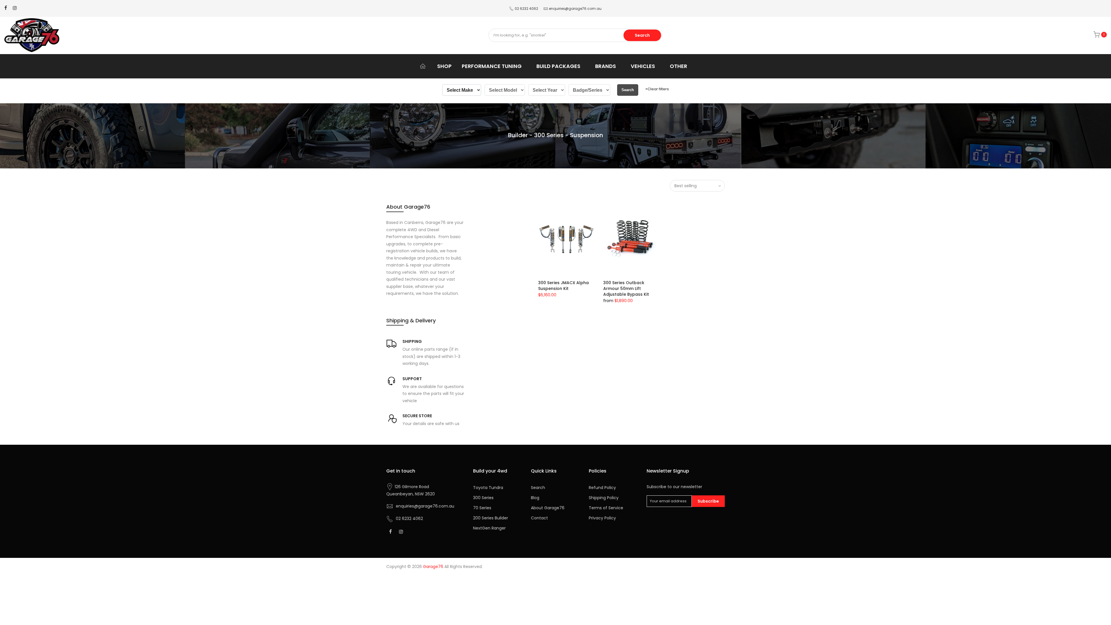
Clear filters (657, 89)
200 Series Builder (490, 518)
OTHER (678, 66)
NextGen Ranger (489, 528)
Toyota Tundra (488, 487)
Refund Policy (602, 487)
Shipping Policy (604, 498)
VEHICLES (643, 66)
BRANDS (605, 66)
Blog (535, 498)
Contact (539, 518)
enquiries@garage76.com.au (575, 8)
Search (642, 35)
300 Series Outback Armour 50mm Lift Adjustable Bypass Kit (626, 288)
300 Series (483, 498)
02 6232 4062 (526, 8)
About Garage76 (547, 508)
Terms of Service (606, 508)
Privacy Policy (602, 518)
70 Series (482, 508)
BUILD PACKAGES (558, 66)
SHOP (444, 66)
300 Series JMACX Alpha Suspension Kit (563, 285)
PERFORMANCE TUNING (492, 66)
